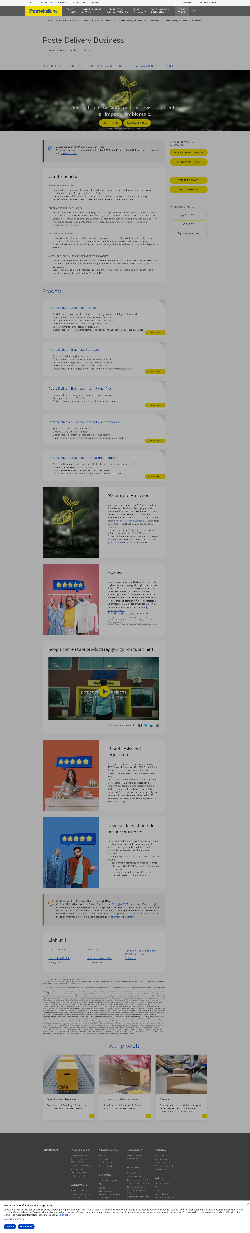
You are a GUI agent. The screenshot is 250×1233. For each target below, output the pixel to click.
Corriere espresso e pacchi (92, 10)
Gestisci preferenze (14, 1219)
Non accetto (26, 1226)
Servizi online (182, 10)
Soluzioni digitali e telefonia (160, 10)
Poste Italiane (78, 3)
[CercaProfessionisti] (193, 10)
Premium (62, 3)
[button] (47, 2)
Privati (33, 3)
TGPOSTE (94, 3)
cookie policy (64, 1214)
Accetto (10, 1226)
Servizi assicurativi (139, 10)
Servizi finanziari (71, 10)
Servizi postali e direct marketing (117, 10)
